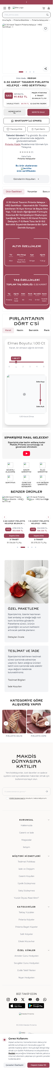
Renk (47, 330)
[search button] (47, 15)
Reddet (11, 1053)
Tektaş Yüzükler (26, 912)
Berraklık (33, 330)
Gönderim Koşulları (24, 179)
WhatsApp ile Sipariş (28, 121)
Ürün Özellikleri (14, 192)
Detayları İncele (16, 637)
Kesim (20, 330)
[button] (21, 71)
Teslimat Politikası (26, 861)
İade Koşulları (15, 686)
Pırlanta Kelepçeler (40, 20)
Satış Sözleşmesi (26, 890)
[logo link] (26, 8)
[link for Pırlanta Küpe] (39, 723)
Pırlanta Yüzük (13, 144)
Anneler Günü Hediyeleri (26, 956)
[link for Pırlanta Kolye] (14, 723)
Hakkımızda (26, 825)
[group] (26, 49)
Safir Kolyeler (26, 934)
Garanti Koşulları (26, 876)
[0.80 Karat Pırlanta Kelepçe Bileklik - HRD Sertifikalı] (14, 508)
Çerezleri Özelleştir (14, 1065)
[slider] (16, 362)
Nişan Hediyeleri (26, 977)
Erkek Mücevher (26, 941)
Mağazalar (26, 840)
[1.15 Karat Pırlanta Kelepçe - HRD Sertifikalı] (39, 508)
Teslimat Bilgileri (16, 680)
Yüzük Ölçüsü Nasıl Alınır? (26, 898)
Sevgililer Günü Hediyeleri (26, 963)
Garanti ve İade (26, 832)
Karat (8, 330)
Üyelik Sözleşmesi (26, 883)
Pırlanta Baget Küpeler (26, 927)
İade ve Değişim (26, 869)
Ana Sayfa (6, 20)
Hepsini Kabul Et (38, 1065)
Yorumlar (32, 192)
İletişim (26, 847)
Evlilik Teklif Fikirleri (26, 970)
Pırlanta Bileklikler (21, 20)
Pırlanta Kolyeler (26, 919)
